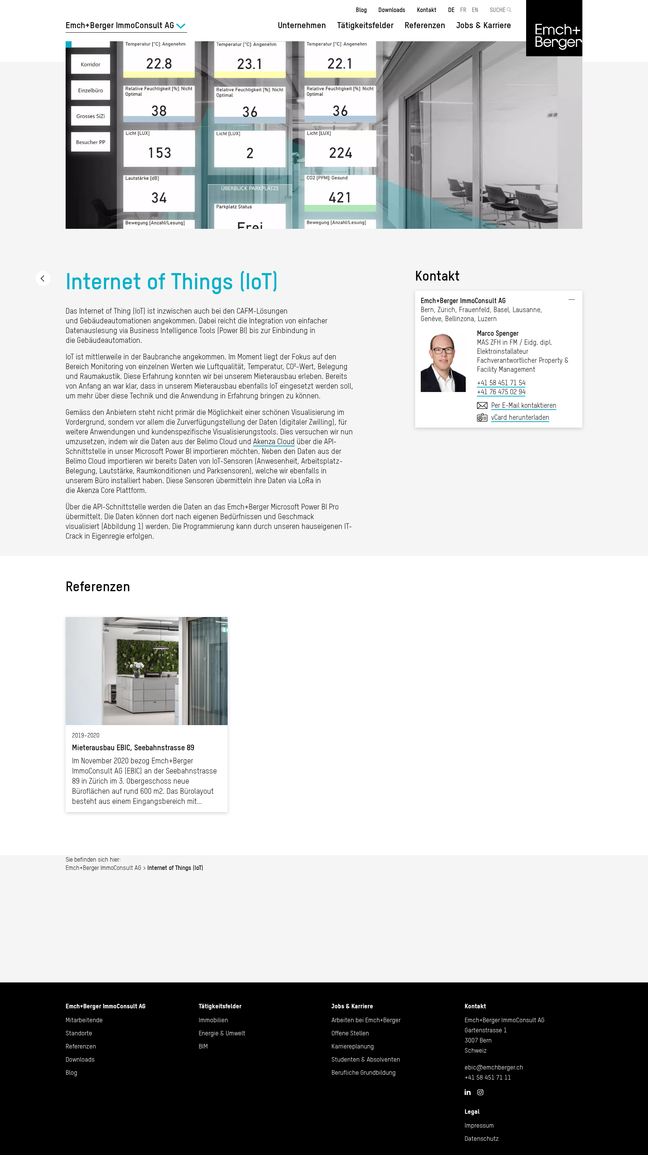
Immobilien (213, 1020)
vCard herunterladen (520, 417)
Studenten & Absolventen (366, 1059)
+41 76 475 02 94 (501, 392)
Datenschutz (482, 1138)
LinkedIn (468, 1092)
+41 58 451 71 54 (501, 383)
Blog (361, 9)
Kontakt (426, 9)
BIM (203, 1046)
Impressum (479, 1125)
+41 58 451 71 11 (488, 1077)
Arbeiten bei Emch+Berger (366, 1020)
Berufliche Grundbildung (364, 1072)
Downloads (391, 9)
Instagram (480, 1092)
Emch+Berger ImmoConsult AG (43, 278)
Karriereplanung (353, 1046)
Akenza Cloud (274, 441)
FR (463, 9)
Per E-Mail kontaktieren (523, 405)
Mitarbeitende (84, 1020)
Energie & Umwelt (222, 1033)
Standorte (79, 1033)
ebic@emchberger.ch (494, 1067)
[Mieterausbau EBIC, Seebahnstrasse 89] (147, 714)
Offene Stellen (350, 1033)
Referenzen (425, 25)
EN (475, 9)
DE (451, 9)
